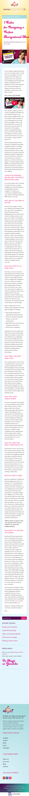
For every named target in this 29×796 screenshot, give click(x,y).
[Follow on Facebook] (7, 778)
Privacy (20, 790)
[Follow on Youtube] (4, 778)
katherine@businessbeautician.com (15, 42)
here (16, 601)
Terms (14, 790)
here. (19, 602)
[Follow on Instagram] (10, 778)
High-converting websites (11, 17)
